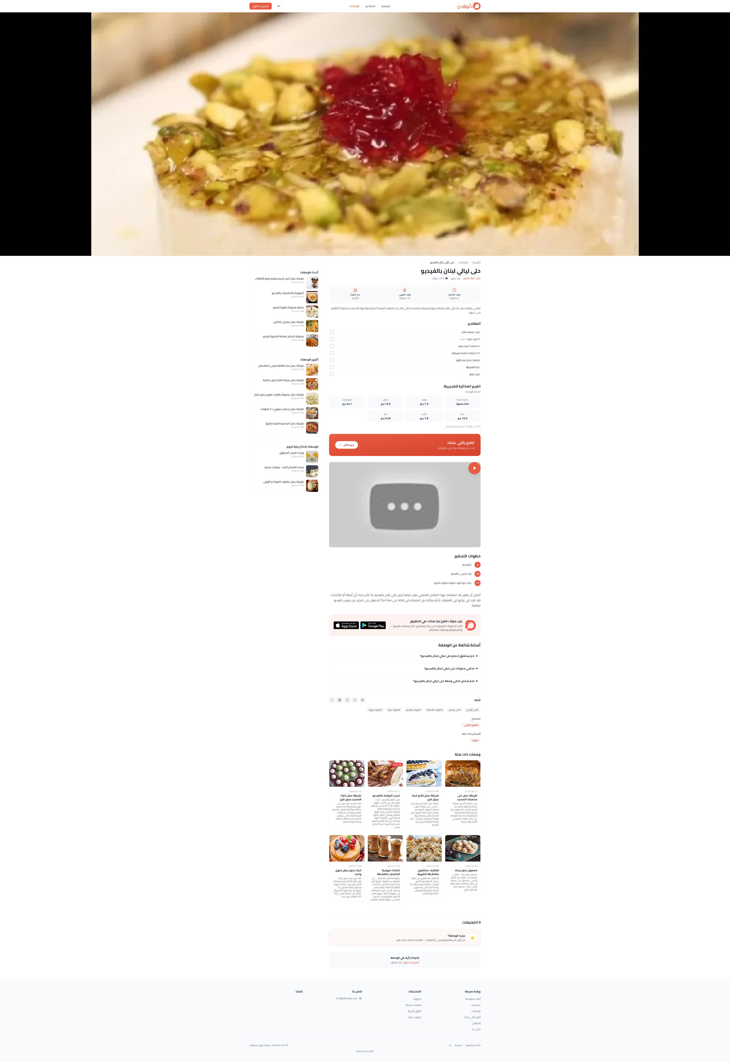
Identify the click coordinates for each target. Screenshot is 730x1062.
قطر (472, 374)
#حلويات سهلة (375, 710)
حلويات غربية (414, 1017)
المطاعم (370, 6)
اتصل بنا (476, 1029)
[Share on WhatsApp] (347, 700)
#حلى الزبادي (472, 710)
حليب (469, 338)
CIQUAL (469, 426)
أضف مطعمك (473, 998)
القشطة (470, 367)
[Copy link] (332, 700)
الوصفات (354, 6)
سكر (461, 346)
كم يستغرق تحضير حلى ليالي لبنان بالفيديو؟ (447, 656)
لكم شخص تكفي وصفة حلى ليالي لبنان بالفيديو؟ (443, 681)
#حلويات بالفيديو (413, 710)
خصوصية (459, 1045)
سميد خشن (467, 331)
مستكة (456, 353)
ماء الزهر (460, 360)
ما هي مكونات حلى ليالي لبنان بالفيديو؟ (449, 668)
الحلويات (417, 998)
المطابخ (476, 1023)
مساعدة (476, 1004)
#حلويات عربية (394, 710)
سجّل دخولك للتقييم (472, 278)
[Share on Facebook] (362, 700)
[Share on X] (355, 700)
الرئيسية (385, 6)
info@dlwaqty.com (346, 998)
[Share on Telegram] (340, 700)
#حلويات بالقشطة (435, 710)
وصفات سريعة (413, 1004)
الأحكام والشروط (473, 1045)
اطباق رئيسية (414, 1011)
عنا (450, 1045)
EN (278, 6)
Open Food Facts (454, 426)
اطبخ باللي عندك (472, 1017)
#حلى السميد (454, 710)
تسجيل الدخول (260, 6)
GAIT (371, 1051)
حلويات (475, 740)
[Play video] (405, 504)
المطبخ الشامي (471, 725)
